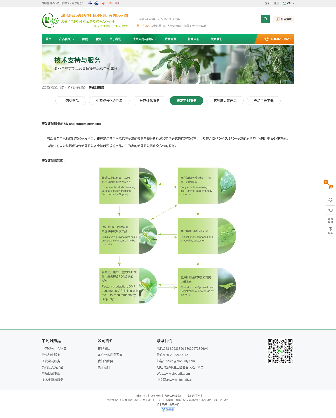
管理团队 (104, 348)
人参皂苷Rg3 (175, 25)
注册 (276, 3)
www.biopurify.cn (181, 379)
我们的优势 (105, 361)
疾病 (85, 39)
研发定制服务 (186, 101)
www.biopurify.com (177, 373)
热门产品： (143, 25)
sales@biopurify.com (180, 361)
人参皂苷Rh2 (158, 25)
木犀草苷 (201, 25)
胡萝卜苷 (189, 25)
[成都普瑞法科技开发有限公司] (89, 20)
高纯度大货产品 (225, 101)
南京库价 (174, 404)
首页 (48, 39)
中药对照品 (70, 101)
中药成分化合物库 (109, 101)
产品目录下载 (264, 101)
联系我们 (216, 39)
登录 (267, 3)
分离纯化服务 (149, 101)
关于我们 (115, 39)
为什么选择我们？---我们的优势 (182, 395)
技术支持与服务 (143, 39)
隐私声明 (155, 395)
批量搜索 (286, 19)
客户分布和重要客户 (112, 355)
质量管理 (170, 39)
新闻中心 (194, 39)
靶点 (99, 39)
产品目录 (65, 39)
